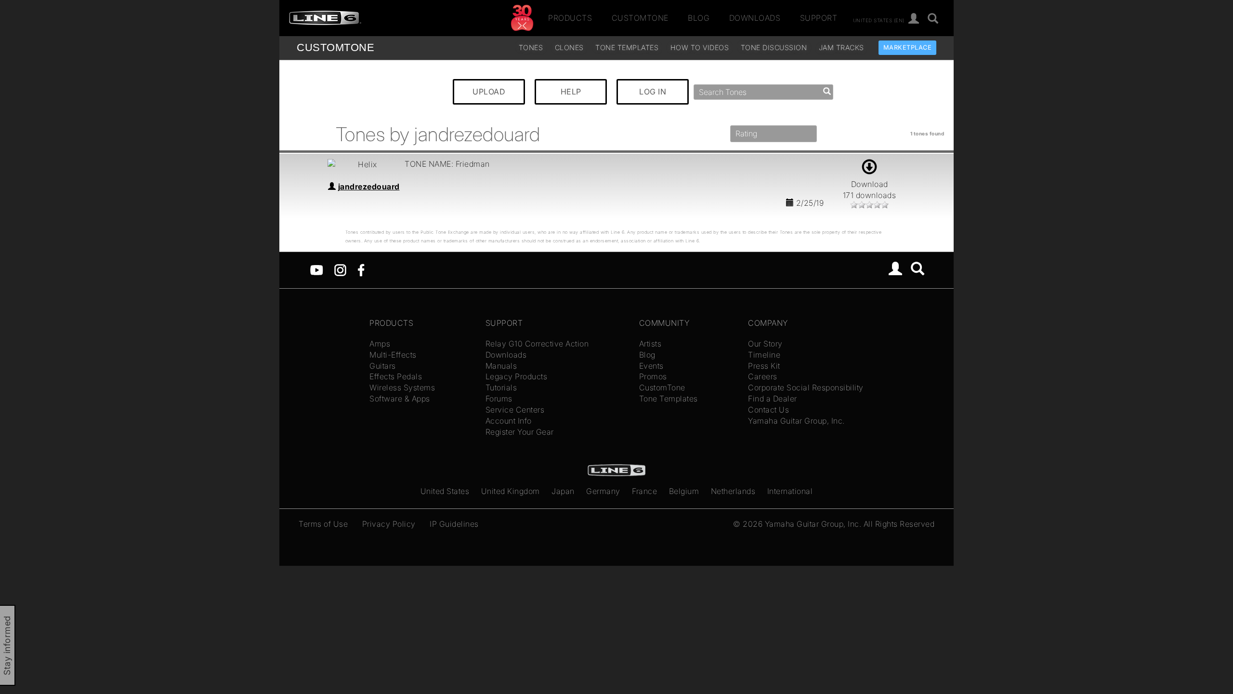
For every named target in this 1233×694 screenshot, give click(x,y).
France (644, 491)
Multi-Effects (393, 355)
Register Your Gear (519, 432)
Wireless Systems (402, 387)
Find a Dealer (772, 398)
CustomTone (640, 18)
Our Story (765, 343)
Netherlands (733, 491)
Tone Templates (626, 47)
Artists (650, 343)
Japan (563, 491)
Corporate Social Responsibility (806, 387)
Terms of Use (323, 524)
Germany (603, 491)
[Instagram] (340, 269)
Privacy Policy (389, 524)
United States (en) (879, 20)
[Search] (933, 19)
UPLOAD (488, 91)
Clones (569, 47)
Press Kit (764, 366)
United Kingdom (510, 491)
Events (651, 366)
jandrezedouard (369, 186)
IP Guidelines (454, 524)
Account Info (508, 421)
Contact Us (768, 409)
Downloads (755, 18)
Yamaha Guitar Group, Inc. (796, 421)
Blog (698, 18)
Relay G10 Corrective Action (537, 343)
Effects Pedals (395, 376)
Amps (379, 343)
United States (445, 491)
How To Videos (699, 47)
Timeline (764, 355)
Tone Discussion (774, 47)
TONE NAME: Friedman (447, 164)
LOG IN (652, 91)
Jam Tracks (841, 47)
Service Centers (515, 409)
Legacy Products (516, 376)
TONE (335, 47)
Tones (531, 47)
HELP (571, 91)
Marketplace (907, 47)
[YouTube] (316, 269)
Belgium (684, 491)
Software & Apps (399, 398)
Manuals (501, 366)
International (790, 491)
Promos (653, 376)
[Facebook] (361, 269)
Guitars (382, 366)
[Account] (913, 19)
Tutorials (501, 387)
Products (570, 18)
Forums (498, 398)
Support (819, 18)
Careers (762, 376)
